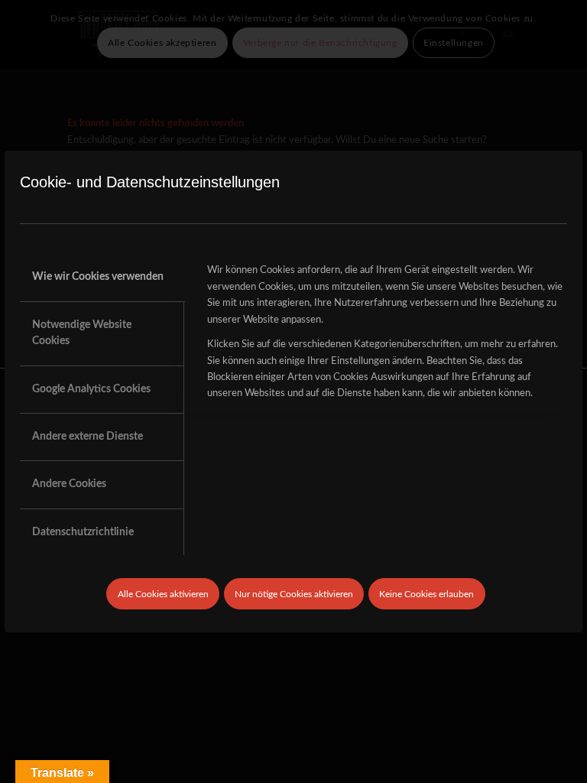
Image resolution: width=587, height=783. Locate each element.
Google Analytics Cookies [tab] (91, 389)
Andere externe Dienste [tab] (87, 436)
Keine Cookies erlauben (426, 594)
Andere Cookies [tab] (69, 484)
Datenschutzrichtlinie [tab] (83, 532)
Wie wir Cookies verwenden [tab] (98, 276)
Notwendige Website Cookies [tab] (81, 333)
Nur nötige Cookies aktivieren (294, 594)
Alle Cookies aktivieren (163, 594)
